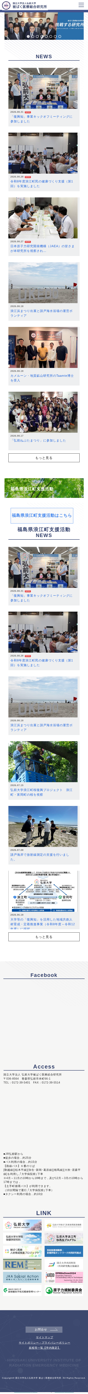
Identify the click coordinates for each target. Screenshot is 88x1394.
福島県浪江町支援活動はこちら (42, 515)
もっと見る (44, 458)
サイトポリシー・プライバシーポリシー (44, 1342)
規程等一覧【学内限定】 (44, 1347)
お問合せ (41, 1329)
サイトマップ (44, 1337)
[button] (28, 36)
